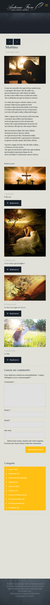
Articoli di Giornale (16, 478)
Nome (7, 410)
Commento (9, 382)
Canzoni (11, 486)
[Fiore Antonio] (25, 6)
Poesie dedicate (14, 499)
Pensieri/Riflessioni (16, 495)
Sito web (7, 430)
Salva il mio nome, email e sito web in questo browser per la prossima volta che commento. (23, 442)
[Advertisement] (25, 543)
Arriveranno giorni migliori (14, 263)
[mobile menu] (46, 5)
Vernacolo (12, 507)
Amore (11, 469)
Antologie (12, 473)
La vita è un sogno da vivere (15, 307)
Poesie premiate (15, 503)
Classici (11, 490)
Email (7, 420)
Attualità (11, 482)
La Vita (6, 354)
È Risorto (7, 197)
